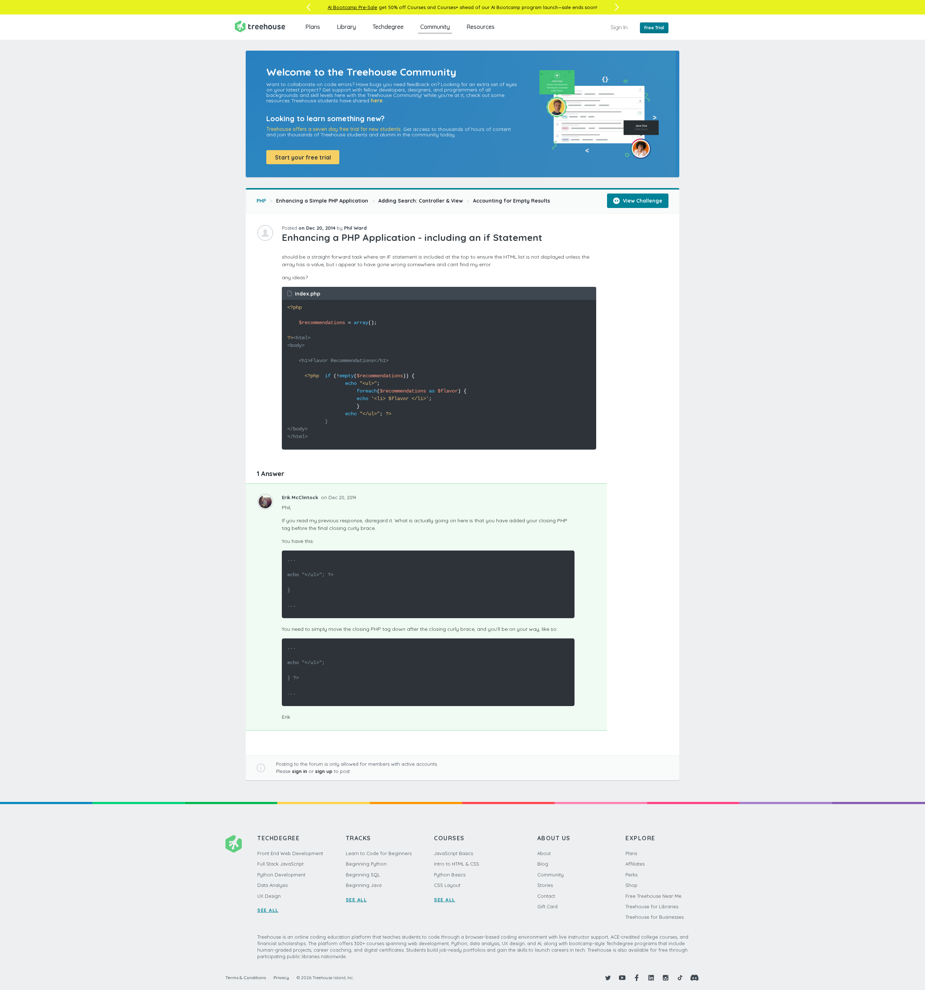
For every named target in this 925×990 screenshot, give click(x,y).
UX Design (269, 896)
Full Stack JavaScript (280, 864)
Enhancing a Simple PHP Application (322, 200)
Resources (480, 26)
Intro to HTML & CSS (456, 864)
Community (435, 26)
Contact (546, 896)
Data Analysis (272, 885)
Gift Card (547, 906)
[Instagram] (666, 978)
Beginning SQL (363, 875)
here (377, 100)
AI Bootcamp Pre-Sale (352, 7)
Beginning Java (364, 885)
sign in (299, 771)
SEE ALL (268, 910)
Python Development (281, 875)
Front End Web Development (290, 853)
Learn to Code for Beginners (379, 853)
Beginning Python (366, 864)
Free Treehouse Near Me (653, 896)
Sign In (619, 27)
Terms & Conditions (245, 977)
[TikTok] (680, 978)
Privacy (281, 977)
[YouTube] (622, 978)
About (544, 853)
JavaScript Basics (453, 853)
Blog (542, 864)
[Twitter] (608, 978)
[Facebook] (637, 978)
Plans (312, 26)
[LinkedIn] (651, 978)
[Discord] (694, 978)
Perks (631, 875)
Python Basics (449, 875)
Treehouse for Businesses (654, 917)
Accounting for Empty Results (511, 200)
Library (346, 26)
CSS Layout (447, 885)
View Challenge (641, 200)
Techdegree (388, 26)
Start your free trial (303, 157)
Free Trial (654, 27)
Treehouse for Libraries (651, 906)
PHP (261, 200)
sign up (323, 771)
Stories (545, 885)
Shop (631, 885)
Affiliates (635, 864)
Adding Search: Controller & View (420, 200)
